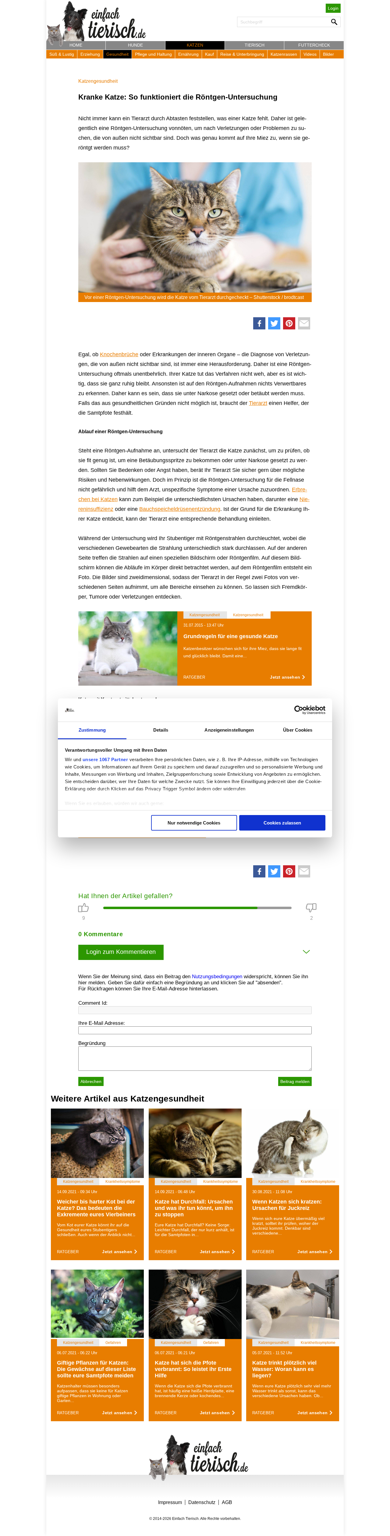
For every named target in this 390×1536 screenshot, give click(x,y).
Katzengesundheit (98, 81)
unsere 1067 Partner (105, 759)
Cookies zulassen (282, 822)
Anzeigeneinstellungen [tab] (229, 730)
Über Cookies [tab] (297, 730)
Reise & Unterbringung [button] (242, 54)
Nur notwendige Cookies (194, 822)
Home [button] (75, 45)
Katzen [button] (195, 45)
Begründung (91, 1043)
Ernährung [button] (188, 54)
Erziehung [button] (90, 54)
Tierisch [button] (254, 45)
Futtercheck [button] (314, 45)
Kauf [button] (209, 54)
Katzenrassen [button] (284, 54)
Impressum (170, 1502)
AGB (227, 1502)
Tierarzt (258, 403)
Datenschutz (201, 1502)
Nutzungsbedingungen (217, 976)
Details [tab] (160, 730)
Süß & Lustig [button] (61, 54)
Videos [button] (310, 54)
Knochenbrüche (119, 354)
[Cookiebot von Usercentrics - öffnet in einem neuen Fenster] (298, 710)
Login (333, 8)
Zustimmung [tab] (92, 730)
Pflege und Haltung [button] (153, 54)
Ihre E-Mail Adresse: (101, 1023)
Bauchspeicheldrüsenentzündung (179, 509)
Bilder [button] (328, 54)
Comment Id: (93, 1003)
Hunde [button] (135, 45)
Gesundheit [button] (117, 54)
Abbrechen (90, 1081)
